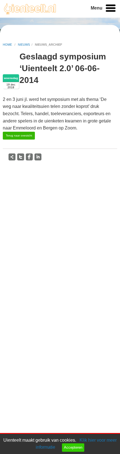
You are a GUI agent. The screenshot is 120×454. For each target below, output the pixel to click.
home (8, 44)
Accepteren (73, 447)
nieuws (24, 44)
